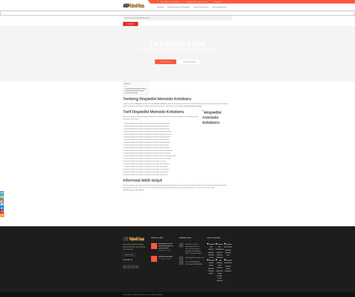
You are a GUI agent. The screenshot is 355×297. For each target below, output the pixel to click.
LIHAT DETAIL (165, 62)
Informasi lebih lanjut (131, 92)
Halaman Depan (202, 13)
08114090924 (140, 190)
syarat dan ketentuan (173, 187)
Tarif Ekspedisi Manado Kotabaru (134, 90)
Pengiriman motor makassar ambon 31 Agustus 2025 (165, 246)
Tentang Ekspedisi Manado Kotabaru (135, 88)
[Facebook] (2, 193)
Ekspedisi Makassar (165, 256)
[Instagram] (2, 200)
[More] (2, 215)
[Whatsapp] (2, 197)
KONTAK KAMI (189, 62)
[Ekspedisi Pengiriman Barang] (133, 6)
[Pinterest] (2, 211)
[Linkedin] (2, 208)
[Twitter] (2, 204)
